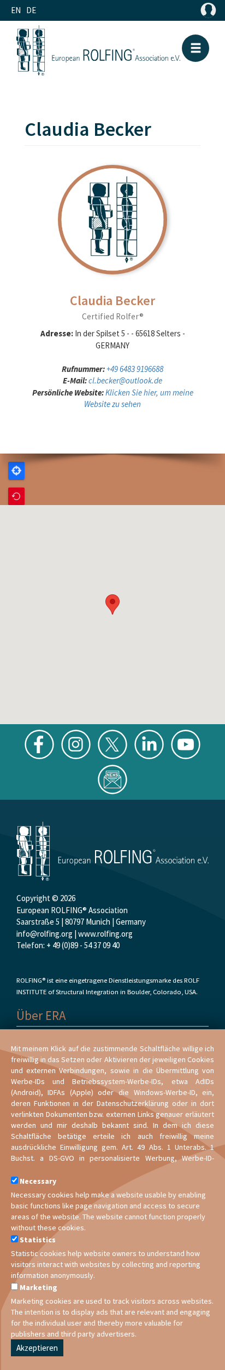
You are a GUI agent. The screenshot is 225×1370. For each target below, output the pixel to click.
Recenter (16, 496)
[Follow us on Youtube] (185, 743)
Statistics (38, 1240)
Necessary (38, 1181)
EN (16, 10)
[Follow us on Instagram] (75, 743)
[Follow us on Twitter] (112, 743)
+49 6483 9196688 (134, 369)
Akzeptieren (37, 1348)
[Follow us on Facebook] (39, 743)
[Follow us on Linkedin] (149, 743)
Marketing (38, 1287)
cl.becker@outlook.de (125, 380)
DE (31, 10)
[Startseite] (98, 50)
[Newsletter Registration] (112, 778)
